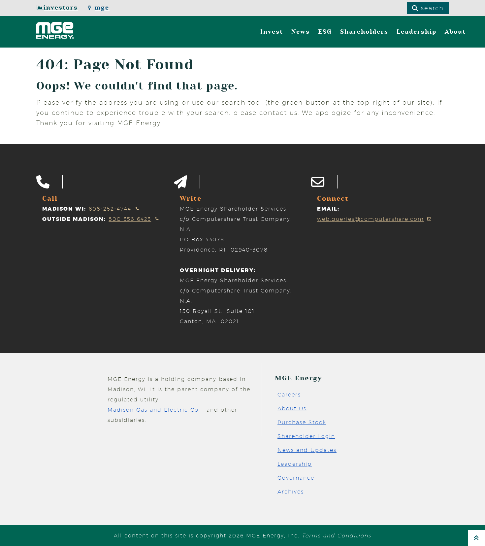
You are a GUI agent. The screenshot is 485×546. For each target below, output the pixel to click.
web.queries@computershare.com (370, 219)
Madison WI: (64, 208)
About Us (292, 408)
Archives (290, 492)
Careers (289, 395)
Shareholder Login (306, 436)
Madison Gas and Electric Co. (154, 410)
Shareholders (364, 32)
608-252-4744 (110, 209)
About (455, 32)
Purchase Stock (301, 422)
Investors (61, 8)
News (300, 32)
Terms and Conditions (336, 535)
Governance (295, 478)
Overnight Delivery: (218, 270)
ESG (325, 32)
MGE (102, 8)
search (431, 8)
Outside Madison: (74, 219)
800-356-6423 (130, 219)
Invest (271, 32)
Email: (328, 208)
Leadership (416, 32)
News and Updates (307, 450)
